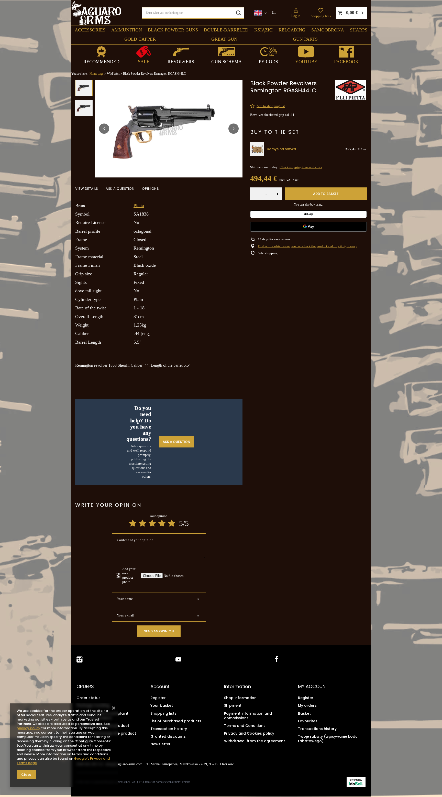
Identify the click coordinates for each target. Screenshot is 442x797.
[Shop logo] (96, 13)
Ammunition (126, 29)
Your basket (161, 705)
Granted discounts (168, 736)
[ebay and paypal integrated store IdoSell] (356, 782)
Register (158, 697)
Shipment (232, 705)
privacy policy (28, 728)
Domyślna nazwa (281, 149)
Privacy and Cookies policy (249, 733)
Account (160, 686)
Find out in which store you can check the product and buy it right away (307, 246)
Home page (96, 73)
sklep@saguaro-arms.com (123, 764)
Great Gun (224, 39)
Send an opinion (159, 631)
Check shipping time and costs (301, 167)
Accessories (90, 29)
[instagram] (79, 659)
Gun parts (305, 39)
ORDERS (85, 686)
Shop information (240, 697)
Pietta (139, 205)
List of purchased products (175, 721)
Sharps (358, 29)
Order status (88, 697)
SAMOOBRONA (327, 29)
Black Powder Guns (173, 29)
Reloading (292, 29)
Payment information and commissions (248, 715)
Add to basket (326, 193)
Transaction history (168, 728)
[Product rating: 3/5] (152, 523)
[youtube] (178, 659)
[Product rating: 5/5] (171, 523)
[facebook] (276, 659)
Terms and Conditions (245, 725)
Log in (296, 16)
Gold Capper (140, 39)
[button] (104, 129)
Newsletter (160, 744)
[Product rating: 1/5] (132, 523)
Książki (263, 29)
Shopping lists (321, 16)
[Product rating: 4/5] (161, 523)
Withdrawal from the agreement (254, 741)
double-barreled (226, 29)
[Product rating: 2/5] (142, 523)
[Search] (238, 13)
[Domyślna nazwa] (257, 149)
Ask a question (176, 441)
